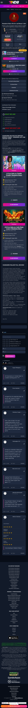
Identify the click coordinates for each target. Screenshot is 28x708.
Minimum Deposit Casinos (14, 604)
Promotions (14, 87)
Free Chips (15, 6)
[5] (9, 339)
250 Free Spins (14, 601)
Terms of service (14, 689)
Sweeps (22, 6)
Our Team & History (14, 614)
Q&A (14, 613)
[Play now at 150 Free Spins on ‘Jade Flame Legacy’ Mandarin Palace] (4, 66)
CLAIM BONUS (14, 58)
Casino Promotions (14, 593)
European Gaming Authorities (14, 686)
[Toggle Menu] (2, 2)
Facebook (14, 631)
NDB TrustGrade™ (20, 39)
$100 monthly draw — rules (7, 41)
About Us (14, 616)
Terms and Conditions (14, 691)
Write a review (7, 39)
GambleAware (14, 619)
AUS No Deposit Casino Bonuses (14, 569)
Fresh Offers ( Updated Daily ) (14, 588)
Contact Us (14, 628)
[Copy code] (12, 200)
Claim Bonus (14, 204)
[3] (6, 339)
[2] (4, 339)
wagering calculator (16, 150)
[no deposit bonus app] (14, 640)
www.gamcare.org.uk (14, 621)
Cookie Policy (14, 694)
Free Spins (7, 6)
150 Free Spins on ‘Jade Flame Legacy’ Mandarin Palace (14, 228)
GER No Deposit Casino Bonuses (14, 572)
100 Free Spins (14, 603)
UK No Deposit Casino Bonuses (14, 574)
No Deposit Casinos (14, 579)
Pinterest (14, 634)
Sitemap (14, 622)
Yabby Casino (14, 607)
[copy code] (17, 56)
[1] (3, 339)
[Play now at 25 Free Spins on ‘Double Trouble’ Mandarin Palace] (4, 53)
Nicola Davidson (13, 29)
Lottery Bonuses (14, 583)
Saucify (7, 45)
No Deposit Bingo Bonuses (14, 580)
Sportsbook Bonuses (14, 585)
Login (4, 332)
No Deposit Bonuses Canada (14, 577)
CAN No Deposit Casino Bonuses (14, 571)
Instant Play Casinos (14, 606)
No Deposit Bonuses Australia (14, 575)
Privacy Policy (14, 693)
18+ (24, 13)
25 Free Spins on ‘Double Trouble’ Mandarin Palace (14, 174)
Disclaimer (14, 696)
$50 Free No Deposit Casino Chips (14, 600)
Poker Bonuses (14, 586)
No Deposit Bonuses (14, 582)
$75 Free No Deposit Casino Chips (14, 598)
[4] (8, 339)
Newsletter (14, 629)
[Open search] (26, 2)
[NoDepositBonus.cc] (14, 2)
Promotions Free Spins (14, 90)
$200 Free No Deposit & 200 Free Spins (14, 595)
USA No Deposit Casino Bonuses (14, 568)
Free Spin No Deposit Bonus (13, 81)
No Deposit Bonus (13, 84)
